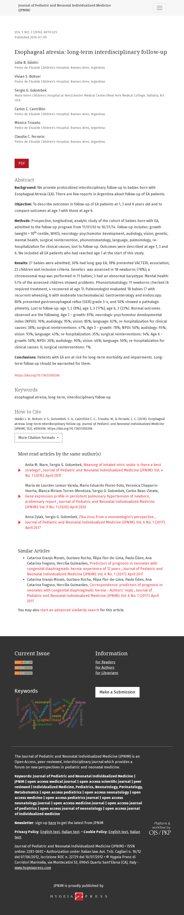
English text (50, 832)
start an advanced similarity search (69, 610)
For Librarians (106, 673)
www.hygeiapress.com (33, 868)
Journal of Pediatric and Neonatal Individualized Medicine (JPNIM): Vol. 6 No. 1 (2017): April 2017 (93, 595)
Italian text (70, 832)
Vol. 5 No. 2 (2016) (28, 32)
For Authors (104, 667)
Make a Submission (117, 692)
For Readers (105, 662)
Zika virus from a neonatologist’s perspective (117, 517)
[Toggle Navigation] (159, 7)
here (52, 823)
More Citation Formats (37, 438)
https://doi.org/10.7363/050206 (37, 375)
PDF (21, 163)
